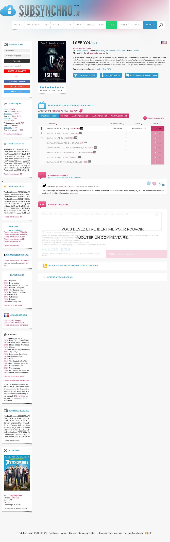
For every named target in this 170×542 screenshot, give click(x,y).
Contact (72, 533)
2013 (6, 359)
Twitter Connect (16, 92)
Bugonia (12, 281)
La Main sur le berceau (18, 285)
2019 (94, 43)
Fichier (123, 25)
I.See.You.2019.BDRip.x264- (57, 138)
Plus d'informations (112, 75)
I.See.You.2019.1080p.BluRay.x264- (60, 129)
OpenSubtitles (96, 148)
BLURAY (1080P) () (80, 116)
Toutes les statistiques (13, 134)
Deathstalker (14, 283)
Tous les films (13, 305)
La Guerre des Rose (17, 292)
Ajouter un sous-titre (156, 118)
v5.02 (39, 11)
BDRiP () (64, 116)
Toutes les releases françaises (16, 325)
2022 (6, 345)
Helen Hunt (99, 51)
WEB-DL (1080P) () (119, 116)
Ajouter (150, 25)
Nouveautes (33, 25)
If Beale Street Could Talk (19, 343)
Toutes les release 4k (12, 241)
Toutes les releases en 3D (14, 239)
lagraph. (64, 533)
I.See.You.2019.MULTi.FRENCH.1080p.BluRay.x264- (67, 148)
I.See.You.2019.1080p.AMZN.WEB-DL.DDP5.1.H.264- (67, 152)
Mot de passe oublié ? (12, 66)
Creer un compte (17, 71)
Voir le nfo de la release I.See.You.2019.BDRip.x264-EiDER (41, 138)
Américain (164, 42)
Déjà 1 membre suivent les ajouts (143, 75)
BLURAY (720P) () (99, 116)
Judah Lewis (121, 51)
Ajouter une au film (58, 111)
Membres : (8, 128)
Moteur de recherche (134, 533)
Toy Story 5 (13, 352)
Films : (6, 109)
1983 (6, 370)
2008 (6, 301)
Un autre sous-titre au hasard (15, 509)
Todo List (93, 533)
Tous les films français (12, 321)
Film (69, 25)
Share (111, 25)
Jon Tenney (110, 51)
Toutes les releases (13, 174)
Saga (78, 25)
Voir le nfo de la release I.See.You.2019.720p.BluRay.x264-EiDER (41, 133)
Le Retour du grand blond (19, 349)
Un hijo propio (14, 368)
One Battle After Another (18, 373)
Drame (88, 48)
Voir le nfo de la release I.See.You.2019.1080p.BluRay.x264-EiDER (41, 128)
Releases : (8, 114)
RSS (150, 533)
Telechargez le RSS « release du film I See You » (73, 266)
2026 (6, 352)
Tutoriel (136, 25)
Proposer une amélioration (111, 533)
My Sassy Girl (15, 301)
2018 (6, 343)
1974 (6, 349)
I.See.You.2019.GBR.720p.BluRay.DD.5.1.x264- (65, 162)
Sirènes (12, 347)
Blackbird (13, 295)
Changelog (83, 533)
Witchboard (13, 297)
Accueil (18, 25)
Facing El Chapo (15, 356)
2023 (6, 290)
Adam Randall (82, 51)
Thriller (75, 48)
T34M (101, 25)
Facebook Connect (17, 81)
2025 (6, 281)
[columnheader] (75, 123)
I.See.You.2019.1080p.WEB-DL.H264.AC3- (63, 143)
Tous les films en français (14, 323)
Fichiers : (7, 118)
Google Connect (17, 86)
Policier (82, 48)
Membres (57, 25)
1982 (6, 363)
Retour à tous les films (59, 277)
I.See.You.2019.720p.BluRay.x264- (59, 133)
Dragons (12, 299)
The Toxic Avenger (16, 290)
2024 (6, 297)
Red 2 (11, 359)
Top (46, 25)
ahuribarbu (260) (65, 187)
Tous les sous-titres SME (14, 377)
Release (90, 25)
